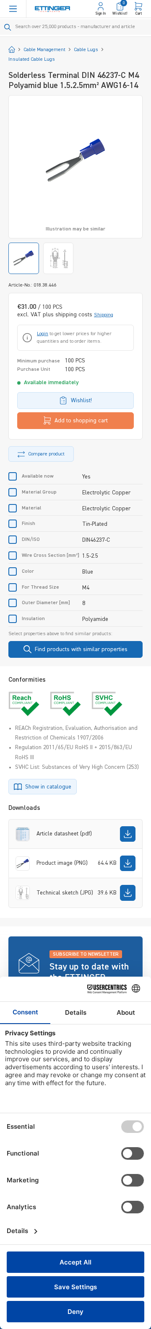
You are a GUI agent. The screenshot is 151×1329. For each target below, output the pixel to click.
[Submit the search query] (8, 27)
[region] (75, 184)
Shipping (103, 315)
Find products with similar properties (81, 649)
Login (42, 333)
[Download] (127, 834)
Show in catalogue (48, 787)
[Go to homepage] (52, 9)
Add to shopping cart (81, 421)
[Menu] (13, 9)
